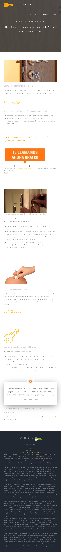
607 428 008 (12, 102)
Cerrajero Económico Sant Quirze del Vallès (21, 529)
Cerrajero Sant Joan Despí (38, 516)
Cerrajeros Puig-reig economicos (37, 494)
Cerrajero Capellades (25, 488)
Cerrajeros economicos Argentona (12, 454)
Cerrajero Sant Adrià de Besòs (11, 516)
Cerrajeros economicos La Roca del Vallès (19, 460)
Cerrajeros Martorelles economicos (20, 492)
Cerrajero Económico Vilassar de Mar (22, 526)
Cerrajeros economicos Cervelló (37, 467)
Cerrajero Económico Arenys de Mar (12, 537)
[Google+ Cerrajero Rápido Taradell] (28, 439)
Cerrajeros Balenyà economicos (18, 501)
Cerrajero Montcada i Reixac (25, 516)
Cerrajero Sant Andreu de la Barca (21, 520)
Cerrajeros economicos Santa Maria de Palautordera (29, 465)
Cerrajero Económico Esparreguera (43, 524)
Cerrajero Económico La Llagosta (48, 539)
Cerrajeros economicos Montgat (25, 458)
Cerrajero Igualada (26, 514)
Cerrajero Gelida (10, 482)
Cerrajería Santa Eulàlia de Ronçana (41, 480)
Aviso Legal (39, 452)
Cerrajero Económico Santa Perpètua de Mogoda (16, 522)
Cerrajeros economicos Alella (37, 460)
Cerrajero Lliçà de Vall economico (23, 482)
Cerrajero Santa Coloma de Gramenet (21, 505)
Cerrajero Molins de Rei (47, 520)
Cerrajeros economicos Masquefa (38, 469)
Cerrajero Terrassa (39, 503)
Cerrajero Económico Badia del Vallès (45, 537)
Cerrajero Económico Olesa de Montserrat (38, 522)
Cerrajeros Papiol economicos (37, 497)
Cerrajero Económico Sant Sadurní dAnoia (33, 546)
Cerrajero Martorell (8, 520)
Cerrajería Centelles (24, 477)
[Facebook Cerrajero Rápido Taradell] (24, 439)
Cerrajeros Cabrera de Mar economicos (19, 494)
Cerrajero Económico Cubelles (45, 543)
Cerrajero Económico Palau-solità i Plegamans (28, 539)
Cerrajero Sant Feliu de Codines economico (31, 486)
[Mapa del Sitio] (32, 439)
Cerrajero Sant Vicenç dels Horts (41, 518)
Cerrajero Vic (18, 514)
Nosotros (45, 14)
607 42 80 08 (36, 31)
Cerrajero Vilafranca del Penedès (39, 514)
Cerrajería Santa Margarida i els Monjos (23, 480)
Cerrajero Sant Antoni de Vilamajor (21, 490)
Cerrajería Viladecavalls (13, 477)
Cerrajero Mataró (8, 505)
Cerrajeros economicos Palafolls (21, 467)
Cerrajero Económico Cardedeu (28, 533)
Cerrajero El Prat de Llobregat (11, 509)
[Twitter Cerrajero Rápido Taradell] (21, 439)
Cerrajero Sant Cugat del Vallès (16, 507)
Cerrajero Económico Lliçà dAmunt (12, 541)
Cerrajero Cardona (8, 490)
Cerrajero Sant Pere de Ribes (26, 518)
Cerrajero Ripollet (51, 514)
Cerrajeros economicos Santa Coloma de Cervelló (18, 473)
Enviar (5, 173)
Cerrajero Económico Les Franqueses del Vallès (24, 531)
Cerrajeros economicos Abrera (28, 454)
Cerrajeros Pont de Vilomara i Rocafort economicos (38, 501)
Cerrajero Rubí (36, 507)
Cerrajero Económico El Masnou (26, 524)
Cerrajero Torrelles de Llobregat (38, 490)
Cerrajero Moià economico (48, 486)
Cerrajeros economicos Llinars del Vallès (19, 463)
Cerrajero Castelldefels (34, 509)
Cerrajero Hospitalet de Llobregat (17, 503)
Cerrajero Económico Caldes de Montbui (46, 531)
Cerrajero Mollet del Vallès (21, 512)
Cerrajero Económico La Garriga (47, 535)
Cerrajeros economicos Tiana (11, 475)
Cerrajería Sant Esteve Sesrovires (37, 477)
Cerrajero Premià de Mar (13, 518)
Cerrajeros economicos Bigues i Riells (20, 469)
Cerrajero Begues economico (17, 484)
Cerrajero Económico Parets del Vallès (42, 529)
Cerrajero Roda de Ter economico (12, 486)
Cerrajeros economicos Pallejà (43, 454)
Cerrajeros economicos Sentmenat (26, 475)
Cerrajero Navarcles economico (47, 484)
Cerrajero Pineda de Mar (36, 520)
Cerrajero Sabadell (49, 503)
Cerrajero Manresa (28, 507)
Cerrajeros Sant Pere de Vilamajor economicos (21, 499)
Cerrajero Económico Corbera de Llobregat (26, 543)
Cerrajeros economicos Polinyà (43, 475)
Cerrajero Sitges (53, 518)
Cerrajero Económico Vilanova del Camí (13, 546)
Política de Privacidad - (30, 452)
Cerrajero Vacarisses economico (11, 488)
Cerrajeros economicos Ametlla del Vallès (34, 471)
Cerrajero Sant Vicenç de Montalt (38, 488)
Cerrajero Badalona (30, 503)
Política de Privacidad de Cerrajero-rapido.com (26, 168)
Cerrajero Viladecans (23, 509)
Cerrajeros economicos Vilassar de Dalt (38, 463)
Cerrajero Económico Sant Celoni (12, 533)
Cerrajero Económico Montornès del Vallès (28, 535)
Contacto (53, 14)
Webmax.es (35, 444)
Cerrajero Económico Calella (38, 526)
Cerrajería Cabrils (49, 477)
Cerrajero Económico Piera (10, 539)
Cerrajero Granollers (45, 509)
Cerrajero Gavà (47, 512)
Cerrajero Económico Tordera (28, 537)
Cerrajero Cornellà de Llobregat (38, 505)
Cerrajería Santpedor (9, 480)
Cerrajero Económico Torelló (28, 541)
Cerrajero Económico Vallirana (42, 541)
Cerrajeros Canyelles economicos (21, 497)
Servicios (37, 14)
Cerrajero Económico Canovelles (44, 533)
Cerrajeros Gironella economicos (37, 492)
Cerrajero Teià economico (37, 482)
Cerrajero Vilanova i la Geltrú (47, 507)
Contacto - (22, 452)
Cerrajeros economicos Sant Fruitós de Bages (42, 473)
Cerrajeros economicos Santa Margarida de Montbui (34, 456)
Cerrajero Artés (50, 488)
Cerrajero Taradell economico (31, 484)
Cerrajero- (23, 4)
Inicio (31, 14)
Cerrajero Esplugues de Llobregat (36, 512)
